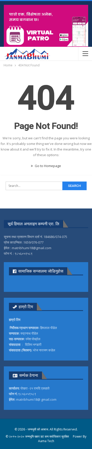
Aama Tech (46, 441)
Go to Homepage (47, 165)
